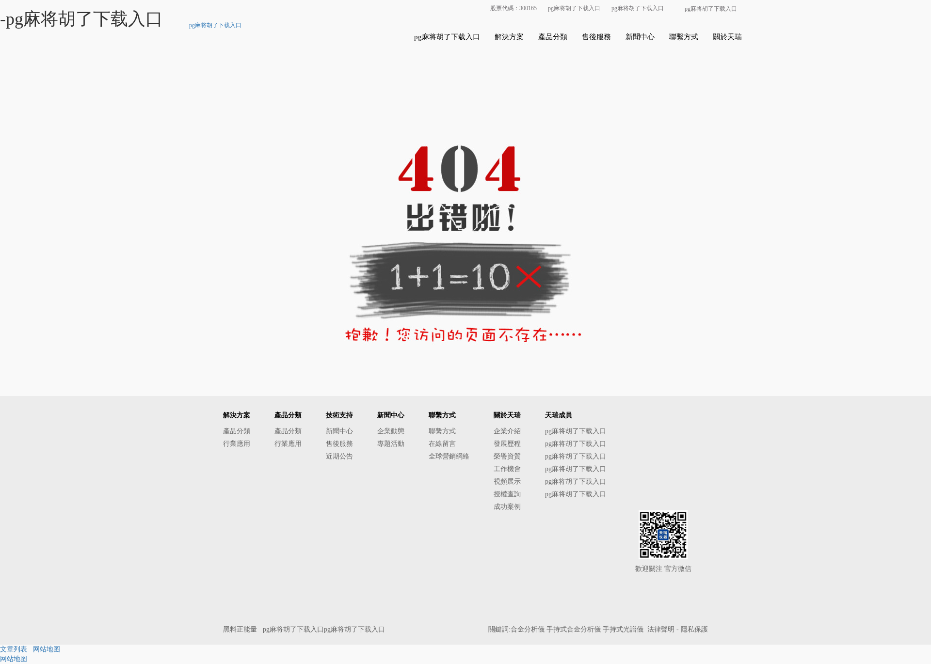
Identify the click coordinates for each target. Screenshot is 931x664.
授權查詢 (507, 494)
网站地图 (46, 649)
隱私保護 (694, 629)
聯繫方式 (683, 37)
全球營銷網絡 (449, 456)
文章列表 (13, 649)
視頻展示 (507, 481)
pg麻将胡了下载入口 (574, 8)
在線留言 (442, 443)
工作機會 (507, 469)
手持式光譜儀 (623, 629)
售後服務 (596, 37)
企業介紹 (507, 431)
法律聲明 (660, 629)
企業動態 (390, 431)
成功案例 (507, 506)
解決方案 (509, 37)
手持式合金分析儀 (573, 629)
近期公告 (339, 456)
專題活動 (390, 443)
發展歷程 (507, 443)
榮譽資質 (507, 456)
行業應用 (236, 443)
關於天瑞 (727, 37)
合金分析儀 (528, 629)
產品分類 (552, 37)
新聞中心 (640, 37)
